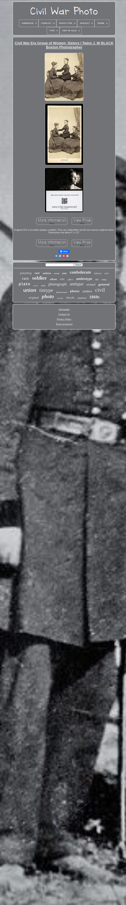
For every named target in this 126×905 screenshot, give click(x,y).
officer (70, 279)
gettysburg (26, 273)
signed (35, 285)
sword (56, 273)
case (37, 273)
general (103, 284)
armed (91, 284)
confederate (80, 272)
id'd (96, 280)
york (106, 273)
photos (74, 291)
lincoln (70, 297)
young (104, 280)
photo (48, 296)
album (53, 279)
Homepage (64, 309)
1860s (94, 297)
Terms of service (64, 324)
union (29, 290)
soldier (39, 278)
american (81, 298)
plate (24, 284)
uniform (47, 273)
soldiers (87, 291)
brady (43, 285)
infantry (98, 273)
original (34, 297)
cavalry (60, 298)
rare (25, 278)
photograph (57, 284)
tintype (46, 290)
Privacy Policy (64, 319)
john (64, 273)
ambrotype (84, 279)
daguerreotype (61, 292)
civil (100, 290)
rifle (62, 279)
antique (76, 283)
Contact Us (64, 314)
